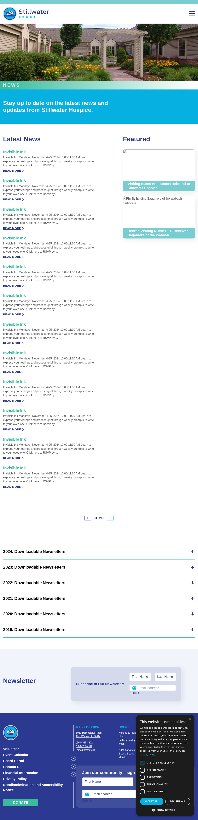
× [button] (189, 718)
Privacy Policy (15, 779)
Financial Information (20, 773)
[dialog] (165, 765)
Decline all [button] (178, 801)
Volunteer (11, 749)
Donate (20, 802)
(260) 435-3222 (84, 742)
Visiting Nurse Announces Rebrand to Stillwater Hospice (155, 154)
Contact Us (12, 767)
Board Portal (13, 761)
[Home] (26, 13)
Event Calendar (15, 755)
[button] (165, 810)
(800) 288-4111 (84, 746)
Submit (134, 693)
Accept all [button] (151, 801)
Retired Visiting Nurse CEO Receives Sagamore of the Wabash (158, 201)
